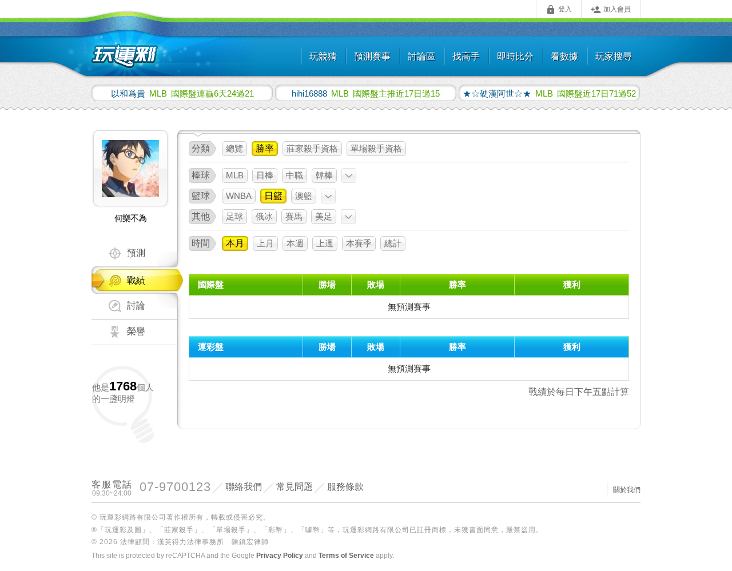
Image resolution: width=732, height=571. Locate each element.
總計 (392, 243)
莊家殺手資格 (312, 148)
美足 (323, 216)
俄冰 (264, 216)
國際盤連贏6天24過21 (182, 93)
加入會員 (611, 10)
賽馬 (294, 216)
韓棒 (324, 175)
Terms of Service (346, 556)
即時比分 (515, 56)
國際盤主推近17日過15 (366, 93)
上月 (265, 243)
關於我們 (626, 490)
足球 (234, 216)
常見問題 (294, 487)
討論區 (421, 56)
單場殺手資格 (376, 148)
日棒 (264, 175)
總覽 (234, 148)
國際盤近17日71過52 (549, 93)
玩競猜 (323, 56)
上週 (324, 243)
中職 (294, 175)
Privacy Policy (279, 556)
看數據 (564, 56)
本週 (295, 243)
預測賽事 (372, 56)
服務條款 (345, 487)
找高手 (466, 56)
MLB (235, 175)
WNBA (239, 196)
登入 (559, 10)
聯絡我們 (243, 487)
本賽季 (359, 243)
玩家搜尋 (613, 56)
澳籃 (303, 196)
